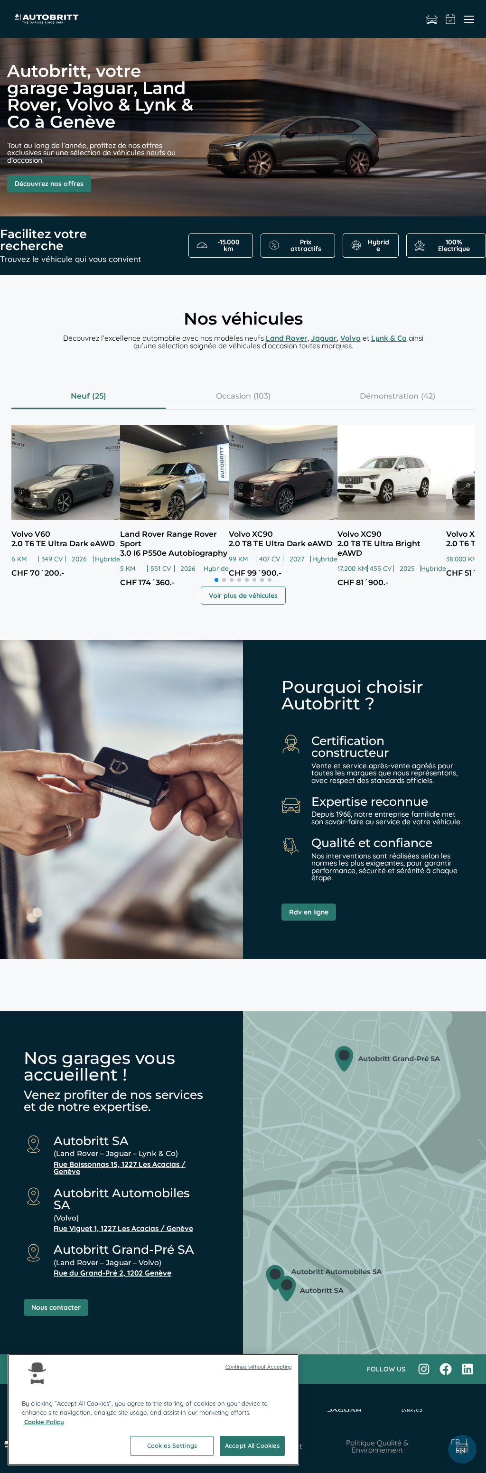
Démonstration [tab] (389, 396)
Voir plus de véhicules (243, 595)
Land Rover (287, 338)
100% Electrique (454, 245)
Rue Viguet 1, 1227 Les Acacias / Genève (123, 1228)
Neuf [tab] (80, 396)
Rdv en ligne (308, 912)
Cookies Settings (172, 1445)
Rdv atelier (450, 19)
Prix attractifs (305, 245)
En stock (432, 19)
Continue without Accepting (258, 1366)
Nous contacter (56, 1307)
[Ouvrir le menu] (469, 19)
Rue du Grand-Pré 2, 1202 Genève (112, 1273)
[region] (153, 1409)
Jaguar (324, 338)
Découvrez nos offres (49, 183)
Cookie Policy (44, 1422)
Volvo (350, 338)
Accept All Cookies (252, 1445)
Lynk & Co (389, 338)
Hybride (378, 245)
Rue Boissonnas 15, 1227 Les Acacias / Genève (120, 1168)
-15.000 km (228, 245)
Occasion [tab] (233, 396)
